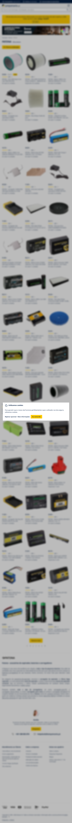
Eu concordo (36, 417)
